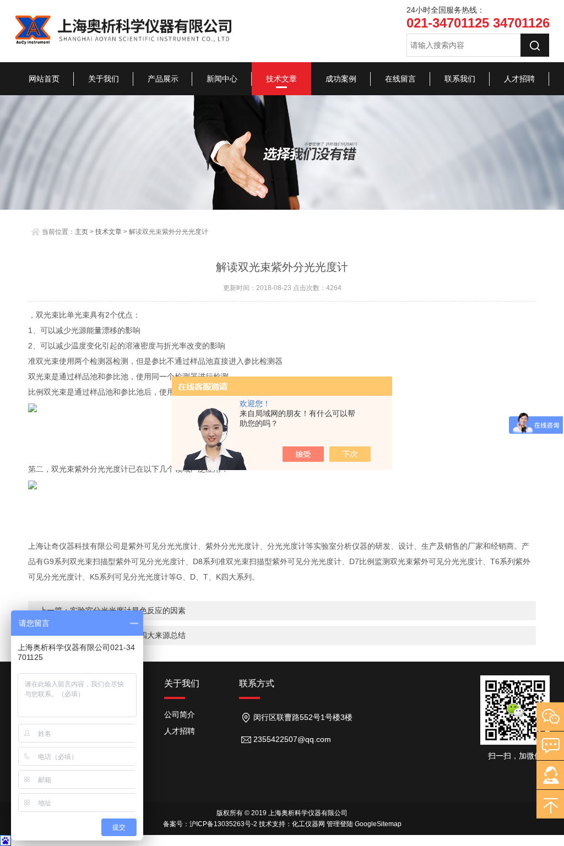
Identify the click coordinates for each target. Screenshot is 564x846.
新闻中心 (222, 78)
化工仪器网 (308, 824)
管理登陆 (340, 824)
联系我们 (459, 78)
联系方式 (256, 683)
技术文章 (281, 78)
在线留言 (400, 78)
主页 (81, 232)
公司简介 (179, 714)
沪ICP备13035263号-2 (223, 824)
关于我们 (103, 78)
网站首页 (44, 78)
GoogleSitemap (378, 824)
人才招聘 (519, 78)
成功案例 (341, 78)
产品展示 (163, 78)
